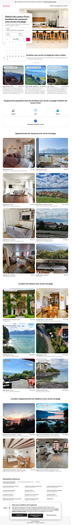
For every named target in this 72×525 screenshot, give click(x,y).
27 (15, 56)
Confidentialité (30, 522)
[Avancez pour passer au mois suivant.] (23, 39)
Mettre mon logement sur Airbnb (58, 6)
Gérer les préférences (51, 515)
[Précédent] (33, 63)
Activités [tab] (38, 482)
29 (21, 56)
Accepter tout (19, 515)
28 (18, 56)
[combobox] (17, 30)
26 (13, 56)
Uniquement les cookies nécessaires (35, 515)
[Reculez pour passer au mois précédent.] (7, 39)
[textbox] (11, 35)
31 (7, 59)
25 (10, 56)
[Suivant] (38, 63)
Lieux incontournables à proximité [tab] (25, 482)
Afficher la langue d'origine (50, 1)
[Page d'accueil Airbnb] (6, 6)
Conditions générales (39, 522)
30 (24, 56)
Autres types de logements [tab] (9, 482)
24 (7, 56)
